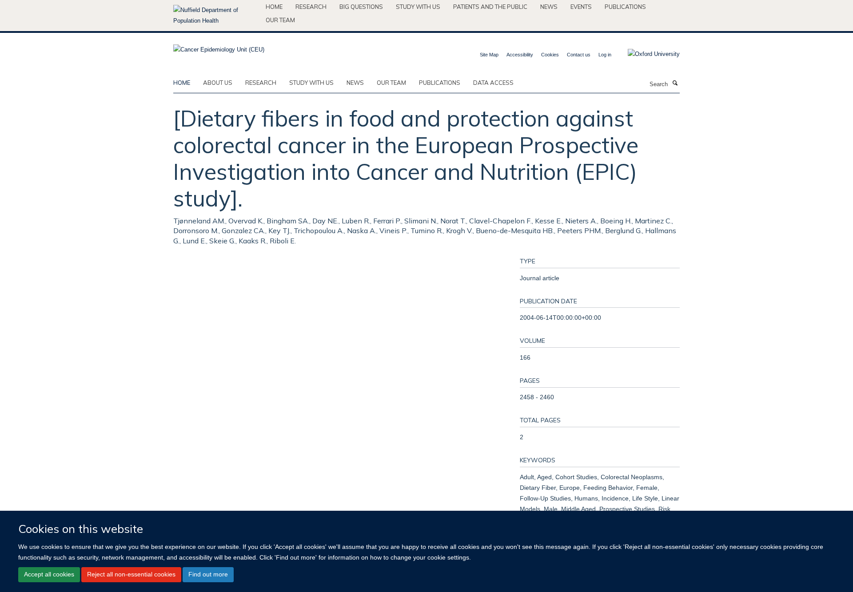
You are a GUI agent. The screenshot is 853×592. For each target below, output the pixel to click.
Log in (604, 54)
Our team (280, 20)
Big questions (361, 6)
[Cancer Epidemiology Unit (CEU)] (218, 47)
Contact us (578, 54)
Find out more (208, 574)
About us (217, 82)
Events (581, 6)
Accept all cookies (49, 574)
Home (274, 6)
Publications (625, 6)
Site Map (489, 54)
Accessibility (519, 54)
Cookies (550, 54)
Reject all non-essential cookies (131, 574)
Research (311, 6)
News (549, 6)
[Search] (675, 83)
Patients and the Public (490, 6)
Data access (493, 82)
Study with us (418, 6)
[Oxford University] (647, 54)
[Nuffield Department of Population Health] (216, 15)
